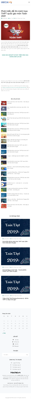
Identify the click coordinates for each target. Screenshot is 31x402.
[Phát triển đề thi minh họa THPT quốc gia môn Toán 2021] (15, 30)
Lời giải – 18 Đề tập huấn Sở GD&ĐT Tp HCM (17, 155)
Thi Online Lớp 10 (16, 369)
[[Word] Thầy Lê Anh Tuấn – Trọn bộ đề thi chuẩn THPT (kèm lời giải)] (15, 256)
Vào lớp (16, 339)
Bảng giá (16, 346)
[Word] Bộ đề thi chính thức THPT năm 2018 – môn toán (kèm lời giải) (15, 242)
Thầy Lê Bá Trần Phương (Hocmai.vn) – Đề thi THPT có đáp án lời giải (15, 299)
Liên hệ (16, 344)
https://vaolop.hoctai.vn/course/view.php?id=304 (14, 87)
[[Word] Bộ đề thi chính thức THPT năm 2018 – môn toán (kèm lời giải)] (15, 227)
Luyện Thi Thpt (16, 362)
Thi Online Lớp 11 (16, 367)
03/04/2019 (6, 295)
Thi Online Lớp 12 (16, 365)
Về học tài (16, 341)
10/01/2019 (6, 238)
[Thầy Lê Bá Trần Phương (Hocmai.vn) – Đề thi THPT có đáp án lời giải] (15, 284)
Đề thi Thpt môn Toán (20, 18)
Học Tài (11, 18)
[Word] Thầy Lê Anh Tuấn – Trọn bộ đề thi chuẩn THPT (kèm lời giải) (14, 270)
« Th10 (4, 333)
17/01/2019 (6, 267)
